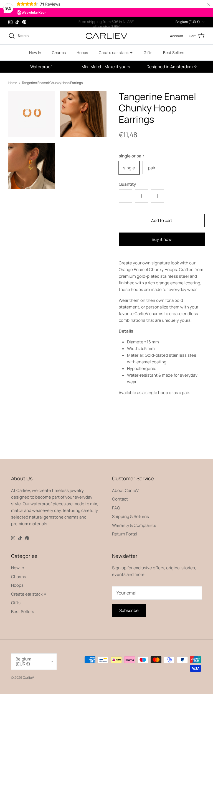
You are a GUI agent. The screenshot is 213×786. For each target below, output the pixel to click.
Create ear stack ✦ (116, 52)
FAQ (116, 508)
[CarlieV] (106, 36)
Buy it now (162, 239)
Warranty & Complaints (134, 525)
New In (35, 52)
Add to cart (161, 220)
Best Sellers (173, 52)
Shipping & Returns (130, 516)
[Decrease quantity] (125, 196)
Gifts (148, 52)
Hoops (82, 52)
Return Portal (124, 534)
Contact (120, 499)
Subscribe (129, 610)
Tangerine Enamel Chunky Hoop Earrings (52, 82)
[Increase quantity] (157, 196)
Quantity (127, 184)
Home (12, 82)
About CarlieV (125, 490)
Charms (59, 52)
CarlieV (28, 677)
